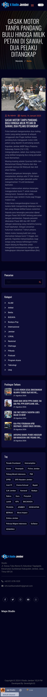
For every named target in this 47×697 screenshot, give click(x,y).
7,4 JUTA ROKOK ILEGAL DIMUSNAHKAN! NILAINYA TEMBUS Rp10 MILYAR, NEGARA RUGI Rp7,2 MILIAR (27, 392)
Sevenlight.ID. (29, 683)
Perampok (19, 469)
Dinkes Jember (12, 518)
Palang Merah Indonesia (15, 474)
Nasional (12, 341)
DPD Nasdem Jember (23, 480)
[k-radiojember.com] (15, 4)
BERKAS (9, 513)
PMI (31, 474)
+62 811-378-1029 (12, 581)
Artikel (10, 308)
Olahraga (12, 346)
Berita (10, 312)
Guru (17, 496)
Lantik (8, 502)
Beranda (19, 61)
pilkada (11, 351)
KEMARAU (10, 529)
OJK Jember (11, 491)
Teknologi (12, 365)
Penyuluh (27, 496)
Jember (11, 331)
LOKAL (11, 336)
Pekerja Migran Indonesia (16, 524)
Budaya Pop (13, 322)
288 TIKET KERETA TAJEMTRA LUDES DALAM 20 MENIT (26, 414)
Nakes (8, 496)
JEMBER (21, 507)
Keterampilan (30, 463)
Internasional (13, 327)
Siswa (8, 469)
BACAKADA (28, 502)
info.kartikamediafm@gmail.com (19, 586)
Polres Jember (34, 469)
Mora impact (22, 513)
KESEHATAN (34, 507)
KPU (17, 502)
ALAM (10, 303)
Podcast (11, 355)
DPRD (8, 480)
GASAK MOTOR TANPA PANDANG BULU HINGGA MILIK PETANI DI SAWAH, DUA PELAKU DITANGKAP (21, 123)
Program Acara (14, 360)
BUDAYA (11, 317)
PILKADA (9, 507)
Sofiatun (34, 524)
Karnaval (23, 491)
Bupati (35, 485)
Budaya (34, 491)
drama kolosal (22, 485)
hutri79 (9, 485)
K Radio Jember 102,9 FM (31, 680)
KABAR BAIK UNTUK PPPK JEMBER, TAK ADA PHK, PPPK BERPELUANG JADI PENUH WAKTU (27, 404)
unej (10, 370)
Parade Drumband (13, 463)
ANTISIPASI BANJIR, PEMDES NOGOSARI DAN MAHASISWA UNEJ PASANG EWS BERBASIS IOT (27, 437)
